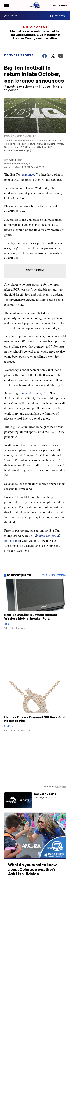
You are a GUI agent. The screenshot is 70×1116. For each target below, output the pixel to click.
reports (36, 393)
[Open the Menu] (6, 5)
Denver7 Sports (19, 55)
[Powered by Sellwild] (60, 786)
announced (28, 174)
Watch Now (59, 6)
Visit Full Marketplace (54, 575)
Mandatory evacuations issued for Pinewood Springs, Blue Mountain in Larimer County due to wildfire (35, 34)
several (26, 393)
